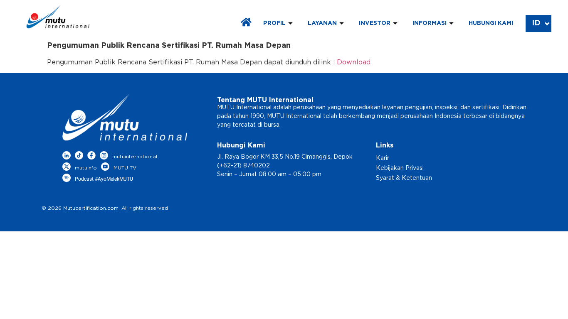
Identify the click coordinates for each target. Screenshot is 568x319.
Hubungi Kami (491, 23)
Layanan (322, 23)
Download (353, 62)
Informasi (429, 23)
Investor (374, 23)
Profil (274, 23)
